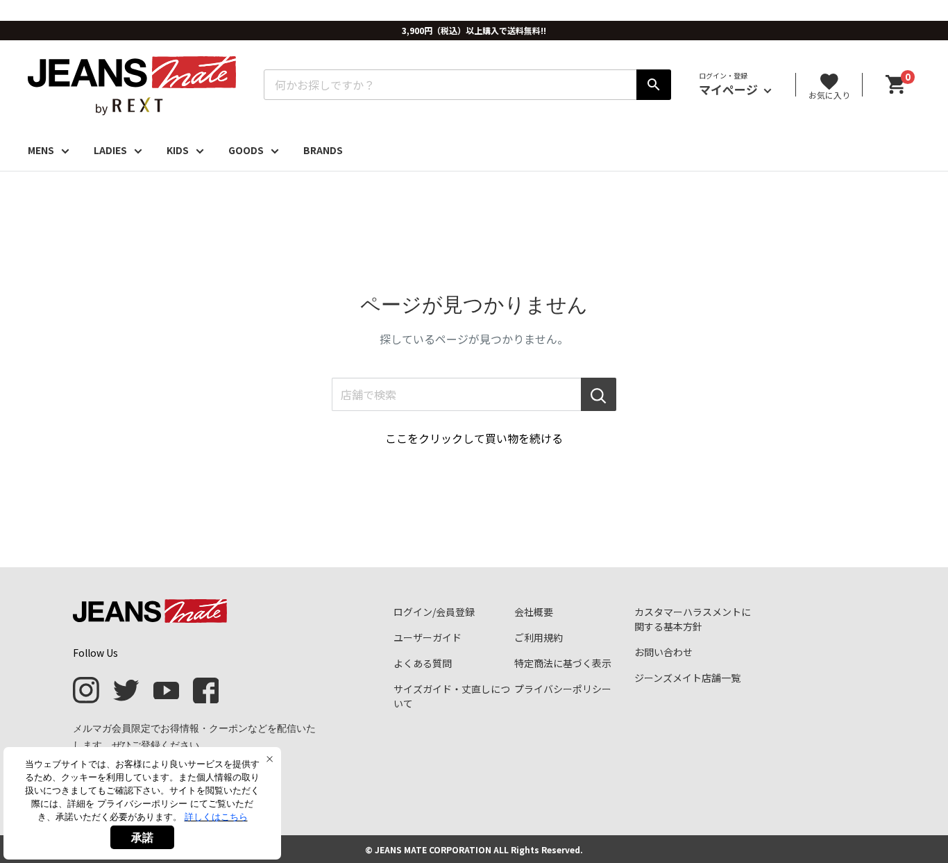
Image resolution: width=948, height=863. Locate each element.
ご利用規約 (538, 637)
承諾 (142, 837)
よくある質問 (422, 663)
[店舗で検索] (598, 394)
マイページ (730, 89)
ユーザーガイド (427, 637)
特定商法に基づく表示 (562, 663)
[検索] (653, 84)
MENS (41, 150)
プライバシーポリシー (562, 689)
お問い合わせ (663, 652)
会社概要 (533, 612)
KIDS (178, 150)
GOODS (246, 150)
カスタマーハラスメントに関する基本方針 (692, 619)
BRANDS (323, 150)
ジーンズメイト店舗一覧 (687, 678)
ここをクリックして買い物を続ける (474, 438)
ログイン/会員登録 (434, 612)
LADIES (110, 150)
